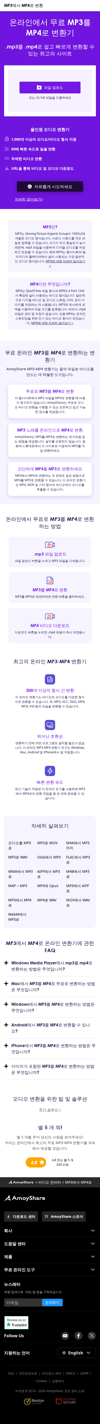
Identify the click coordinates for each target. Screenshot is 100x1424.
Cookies (41, 1381)
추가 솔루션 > (50, 1109)
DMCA (70, 1373)
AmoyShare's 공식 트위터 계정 (92, 1336)
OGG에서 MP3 (49, 857)
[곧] (65, 1336)
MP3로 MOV (47, 842)
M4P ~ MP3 (17, 885)
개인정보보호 (28, 1373)
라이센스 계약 (51, 1373)
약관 (11, 1373)
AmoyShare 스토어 (67, 1216)
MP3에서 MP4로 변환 (23, 5)
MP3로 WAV (17, 857)
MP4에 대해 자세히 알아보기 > (52, 323)
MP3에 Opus (47, 885)
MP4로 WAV (46, 900)
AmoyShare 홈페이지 (20, 1182)
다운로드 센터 (24, 1216)
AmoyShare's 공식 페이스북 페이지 (78, 1336)
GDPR (84, 1373)
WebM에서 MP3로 (17, 917)
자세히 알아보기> (29, 199)
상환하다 (58, 1381)
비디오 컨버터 (49, 1182)
